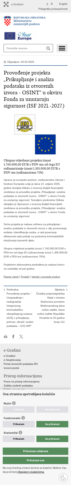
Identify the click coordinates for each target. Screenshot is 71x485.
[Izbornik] (62, 48)
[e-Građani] (19, 4)
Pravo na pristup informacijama (22, 381)
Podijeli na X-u (21, 337)
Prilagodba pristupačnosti (53, 8)
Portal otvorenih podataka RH (21, 363)
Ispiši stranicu (5, 337)
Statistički (11, 433)
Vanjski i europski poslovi (45, 276)
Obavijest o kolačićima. (30, 472)
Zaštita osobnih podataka (18, 385)
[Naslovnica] (36, 22)
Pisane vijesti (11, 276)
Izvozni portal (11, 367)
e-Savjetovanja (12, 359)
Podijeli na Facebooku (13, 337)
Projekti (25, 276)
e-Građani (9, 355)
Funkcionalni (12, 418)
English (63, 3)
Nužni (7, 403)
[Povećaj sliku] (36, 133)
